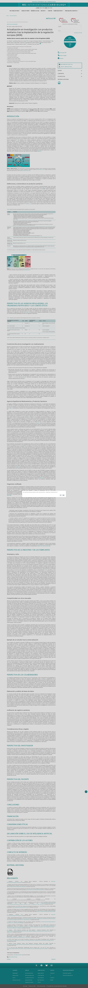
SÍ (60, 495)
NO (63, 495)
